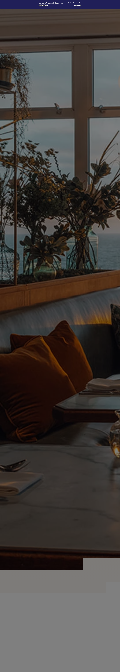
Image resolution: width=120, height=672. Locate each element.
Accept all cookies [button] (78, 5)
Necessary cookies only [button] (43, 5)
